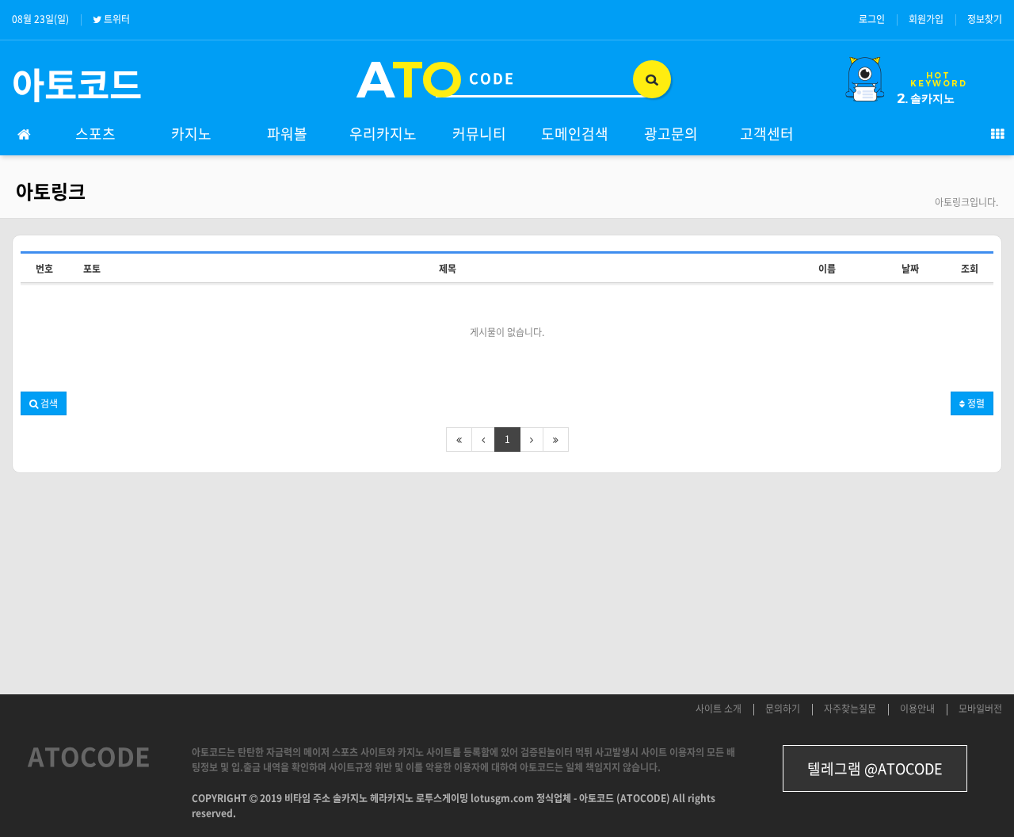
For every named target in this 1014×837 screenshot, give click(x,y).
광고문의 (671, 133)
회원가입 (926, 19)
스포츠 (95, 133)
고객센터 (767, 133)
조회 (969, 269)
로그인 (872, 19)
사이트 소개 (718, 708)
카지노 (191, 133)
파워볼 (287, 133)
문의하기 (782, 708)
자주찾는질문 (850, 708)
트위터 (117, 19)
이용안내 (917, 708)
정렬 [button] (975, 403)
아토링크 (51, 191)
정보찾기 (984, 19)
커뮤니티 (479, 133)
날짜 (910, 269)
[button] (44, 403)
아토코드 (77, 84)
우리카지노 (383, 133)
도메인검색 (574, 133)
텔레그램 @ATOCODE (875, 768)
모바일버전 (980, 708)
